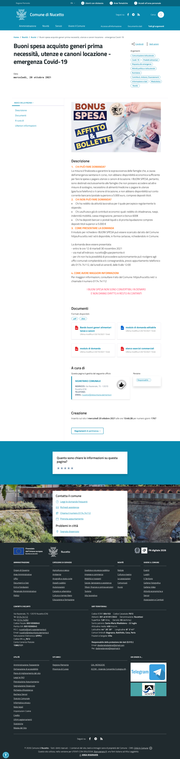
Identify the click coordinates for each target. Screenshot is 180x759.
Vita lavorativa (91, 595)
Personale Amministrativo (25, 591)
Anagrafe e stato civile (62, 578)
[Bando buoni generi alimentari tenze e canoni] (77, 328)
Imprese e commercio (94, 574)
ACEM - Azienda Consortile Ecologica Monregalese (113, 669)
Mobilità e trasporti (93, 578)
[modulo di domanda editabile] (122, 328)
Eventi (146, 570)
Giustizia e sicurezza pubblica (97, 570)
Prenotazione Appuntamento (26, 681)
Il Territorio (148, 578)
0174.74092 (22, 620)
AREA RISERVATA (90, 754)
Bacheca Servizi (20, 694)
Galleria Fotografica (152, 582)
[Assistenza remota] (150, 748)
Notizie (121, 570)
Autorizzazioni (59, 587)
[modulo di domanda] (77, 349)
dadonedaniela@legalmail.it (108, 648)
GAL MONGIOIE (98, 664)
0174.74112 (22, 616)
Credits (17, 715)
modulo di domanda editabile (141, 327)
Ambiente (57, 574)
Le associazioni (124, 578)
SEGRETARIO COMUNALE (88, 381)
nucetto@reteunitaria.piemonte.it (96, 394)
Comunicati (122, 582)
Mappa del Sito (20, 727)
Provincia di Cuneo (61, 669)
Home (16, 37)
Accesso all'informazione (111, 26)
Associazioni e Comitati (154, 599)
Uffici (16, 578)
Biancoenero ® (100, 751)
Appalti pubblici (59, 582)
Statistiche (18, 723)
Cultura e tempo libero (62, 595)
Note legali (18, 706)
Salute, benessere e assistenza (98, 582)
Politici (16, 595)
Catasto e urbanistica (62, 591)
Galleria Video (149, 587)
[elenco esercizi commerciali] (122, 349)
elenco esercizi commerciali (140, 348)
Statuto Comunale (22, 698)
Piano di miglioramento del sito (27, 673)
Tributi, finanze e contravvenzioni (99, 587)
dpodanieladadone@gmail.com (110, 645)
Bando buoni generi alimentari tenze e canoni (95, 329)
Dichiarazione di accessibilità (26, 669)
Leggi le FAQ (19, 677)
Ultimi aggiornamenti (23, 719)
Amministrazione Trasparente (26, 664)
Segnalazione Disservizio (24, 685)
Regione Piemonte (23, 3)
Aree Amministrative (23, 574)
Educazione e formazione (63, 599)
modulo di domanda (90, 348)
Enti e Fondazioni (21, 587)
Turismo (88, 591)
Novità (25, 37)
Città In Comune (141, 748)
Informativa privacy (22, 702)
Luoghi (146, 574)
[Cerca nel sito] (161, 14)
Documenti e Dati (21, 582)
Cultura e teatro (124, 574)
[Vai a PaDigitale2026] (150, 550)
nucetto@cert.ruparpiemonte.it (32, 629)
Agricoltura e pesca (61, 570)
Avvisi (33, 37)
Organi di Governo (21, 570)
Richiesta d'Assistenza (23, 690)
